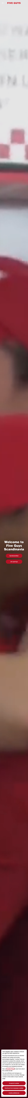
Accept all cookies (14, 1083)
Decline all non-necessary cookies (14, 1088)
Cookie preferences (14, 1093)
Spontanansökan (14, 556)
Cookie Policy (10, 1069)
